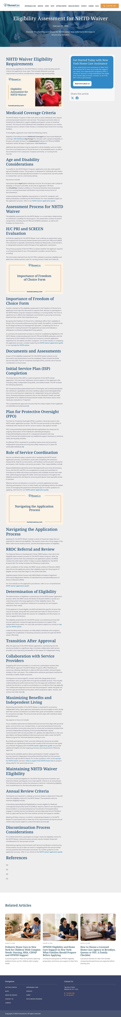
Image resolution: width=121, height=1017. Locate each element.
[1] (57, 259)
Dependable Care (30, 6)
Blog (97, 6)
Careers (91, 6)
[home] (11, 5)
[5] (62, 685)
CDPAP (47, 6)
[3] (28, 406)
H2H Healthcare (19, 139)
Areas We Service (73, 6)
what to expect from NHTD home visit (40, 761)
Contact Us (9, 999)
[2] (41, 488)
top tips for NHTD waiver (20, 345)
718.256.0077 (70, 995)
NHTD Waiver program (34, 999)
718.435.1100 (70, 993)
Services (40, 6)
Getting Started (61, 6)
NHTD (52, 6)
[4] (23, 447)
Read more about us (82, 84)
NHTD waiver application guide (43, 201)
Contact (84, 6)
